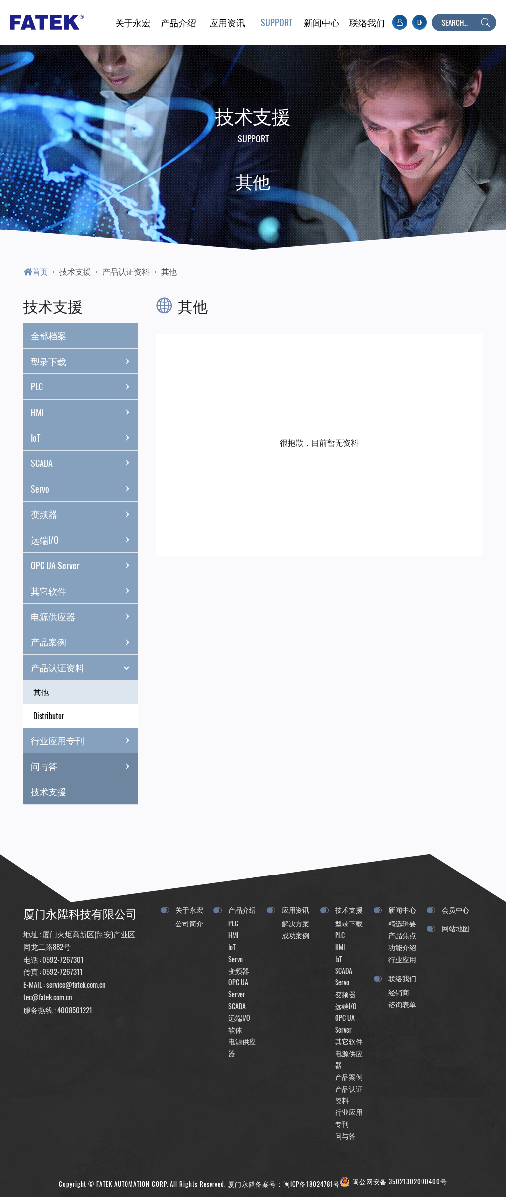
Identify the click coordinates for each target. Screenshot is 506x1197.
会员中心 (455, 909)
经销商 (398, 992)
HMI (37, 412)
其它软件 (48, 590)
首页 (40, 271)
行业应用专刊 (57, 740)
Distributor (48, 716)
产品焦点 (402, 935)
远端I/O (45, 539)
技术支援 (75, 271)
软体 (235, 1029)
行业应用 (402, 959)
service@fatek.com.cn (76, 984)
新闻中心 (402, 909)
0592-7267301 (63, 959)
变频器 (44, 513)
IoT (35, 437)
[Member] (399, 22)
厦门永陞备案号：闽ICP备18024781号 (284, 1184)
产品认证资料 (126, 271)
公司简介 (189, 923)
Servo (40, 488)
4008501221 (74, 1009)
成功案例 (295, 935)
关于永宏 (189, 909)
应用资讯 (295, 909)
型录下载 (48, 361)
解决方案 (295, 923)
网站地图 (455, 928)
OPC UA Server (55, 565)
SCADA (42, 463)
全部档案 (48, 335)
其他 (169, 271)
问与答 (44, 765)
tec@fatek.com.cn (47, 996)
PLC (37, 386)
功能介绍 (402, 947)
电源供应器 (53, 616)
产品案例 (48, 641)
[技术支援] (276, 22)
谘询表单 (402, 1004)
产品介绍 (242, 909)
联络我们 (402, 978)
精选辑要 (402, 923)
